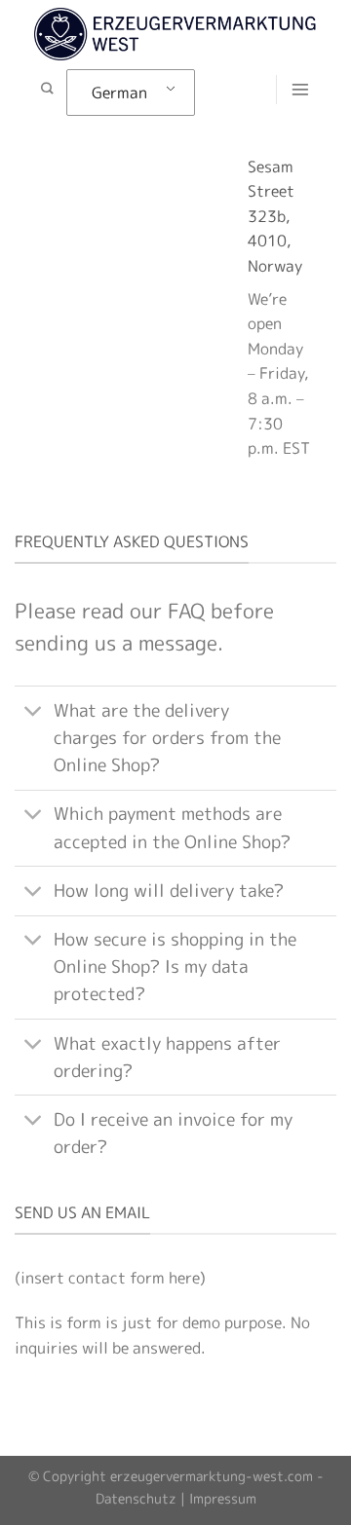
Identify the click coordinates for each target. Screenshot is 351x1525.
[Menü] (300, 89)
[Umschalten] (34, 712)
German (119, 92)
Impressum (222, 1498)
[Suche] (47, 89)
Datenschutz (136, 1498)
